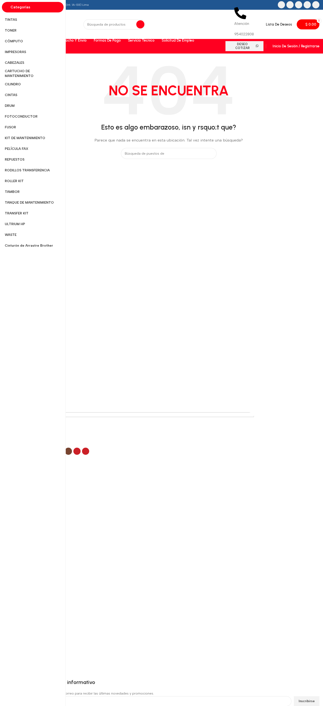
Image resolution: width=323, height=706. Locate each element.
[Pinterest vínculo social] (315, 4)
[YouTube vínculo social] (307, 4)
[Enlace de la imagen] (136, 430)
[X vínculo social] (290, 4)
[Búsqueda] (140, 24)
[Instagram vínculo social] (298, 4)
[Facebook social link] (281, 4)
